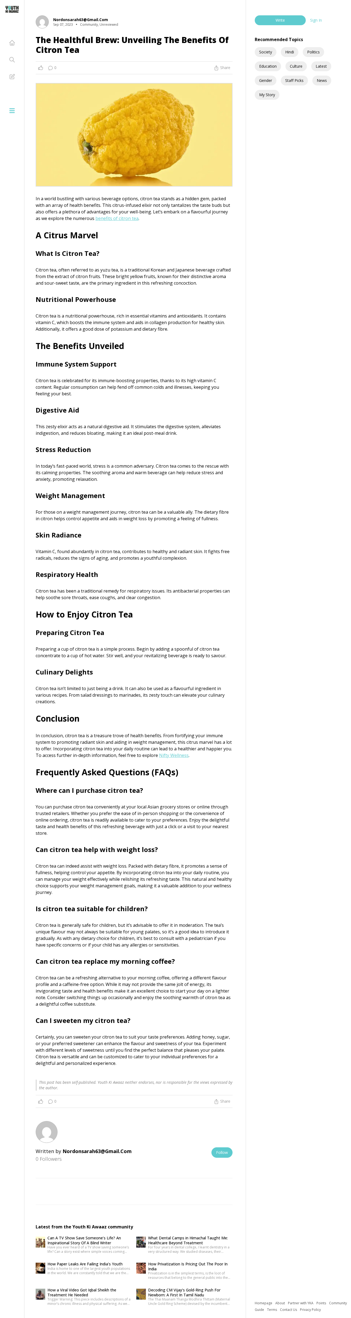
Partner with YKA (301, 1303)
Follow (222, 1152)
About (280, 1303)
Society (265, 52)
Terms (272, 1309)
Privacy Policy (310, 1309)
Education (268, 66)
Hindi (289, 52)
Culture (296, 66)
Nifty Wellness (174, 755)
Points (321, 1303)
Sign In (316, 20)
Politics (313, 52)
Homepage (264, 1303)
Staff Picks (294, 80)
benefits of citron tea (116, 218)
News (322, 80)
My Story (267, 94)
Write (280, 20)
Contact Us (289, 1309)
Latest (321, 66)
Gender (265, 80)
